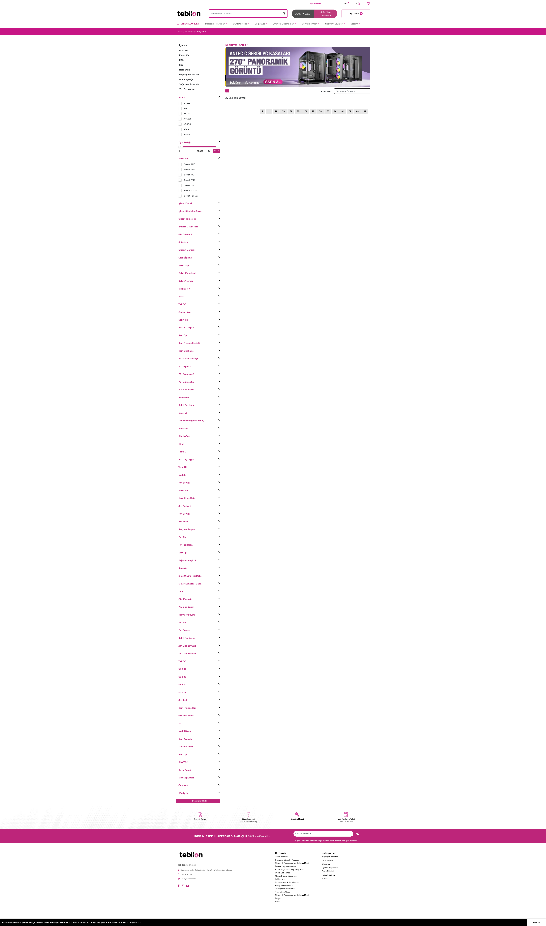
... (269, 111)
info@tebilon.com (189, 879)
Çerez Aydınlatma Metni (115, 922)
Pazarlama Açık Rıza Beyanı (287, 882)
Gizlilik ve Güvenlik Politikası (287, 860)
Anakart (183, 50)
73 (283, 111)
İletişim (278, 898)
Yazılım (354, 24)
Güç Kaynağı (186, 79)
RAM (181, 60)
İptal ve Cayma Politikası (285, 866)
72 (276, 111)
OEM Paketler (240, 24)
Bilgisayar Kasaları (189, 74)
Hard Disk (184, 69)
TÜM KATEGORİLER (189, 24)
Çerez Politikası (281, 857)
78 (320, 111)
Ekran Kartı (185, 55)
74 (291, 111)
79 (328, 111)
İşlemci (183, 45)
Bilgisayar (260, 24)
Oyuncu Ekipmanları (283, 24)
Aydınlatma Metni (282, 892)
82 (350, 111)
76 (306, 111)
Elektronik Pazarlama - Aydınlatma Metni (292, 863)
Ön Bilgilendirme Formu (284, 889)
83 (357, 111)
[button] (368, 3)
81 (343, 111)
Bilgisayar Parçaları (215, 24)
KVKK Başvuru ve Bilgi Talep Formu (290, 869)
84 (365, 111)
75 (298, 111)
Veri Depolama (187, 89)
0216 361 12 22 (188, 874)
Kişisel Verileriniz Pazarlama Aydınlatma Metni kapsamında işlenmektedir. (326, 841)
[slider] (180, 146)
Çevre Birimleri (309, 24)
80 (335, 111)
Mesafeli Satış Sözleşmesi (286, 876)
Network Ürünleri (334, 24)
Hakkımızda (280, 879)
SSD (181, 65)
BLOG (277, 902)
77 (313, 111)
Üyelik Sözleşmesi (282, 873)
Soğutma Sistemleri (189, 84)
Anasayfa (182, 31)
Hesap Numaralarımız (284, 886)
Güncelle (217, 151)
